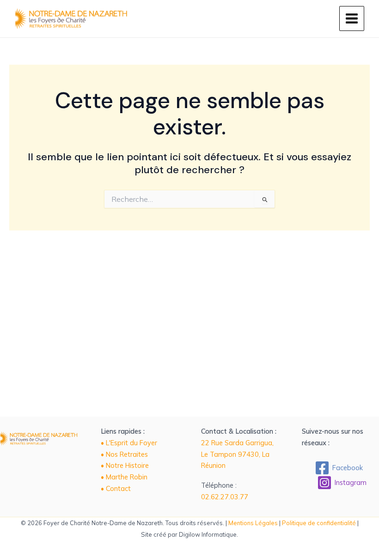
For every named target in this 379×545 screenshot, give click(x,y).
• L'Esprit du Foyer (129, 442)
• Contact (116, 488)
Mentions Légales (253, 523)
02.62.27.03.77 (224, 496)
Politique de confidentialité (319, 523)
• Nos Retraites (124, 454)
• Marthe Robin (124, 476)
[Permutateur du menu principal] (351, 18)
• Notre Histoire (125, 465)
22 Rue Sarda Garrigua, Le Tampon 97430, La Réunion (237, 454)
